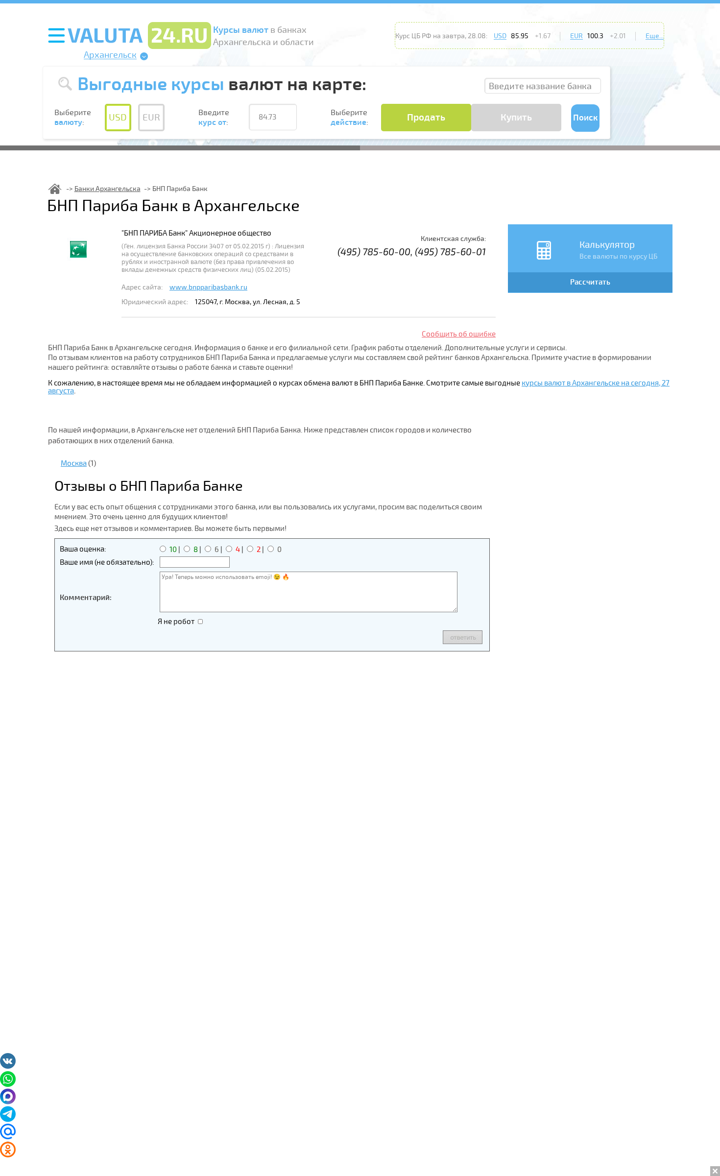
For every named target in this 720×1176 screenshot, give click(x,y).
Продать (426, 117)
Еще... (655, 36)
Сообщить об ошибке (459, 334)
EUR (576, 36)
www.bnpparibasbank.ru (208, 287)
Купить (516, 117)
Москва (74, 463)
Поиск (585, 118)
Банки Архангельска (107, 189)
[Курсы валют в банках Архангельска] (55, 189)
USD (500, 36)
